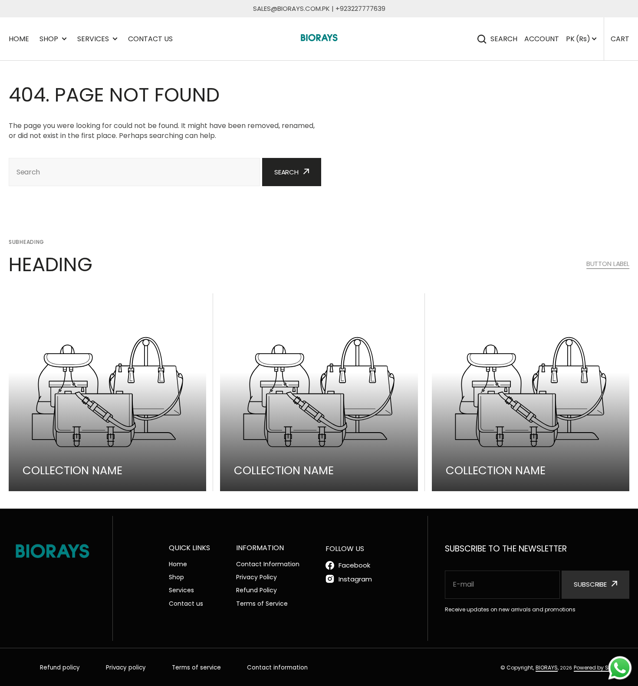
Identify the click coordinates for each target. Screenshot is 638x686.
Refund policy (60, 667)
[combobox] (134, 172)
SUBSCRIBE (590, 584)
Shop (48, 39)
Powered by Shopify (599, 667)
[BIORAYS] (319, 39)
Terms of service (196, 667)
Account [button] (541, 39)
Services (93, 39)
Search (503, 39)
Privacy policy (126, 667)
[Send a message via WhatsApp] (620, 668)
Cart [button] (620, 39)
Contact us (150, 39)
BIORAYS (547, 667)
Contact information (277, 667)
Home (19, 39)
